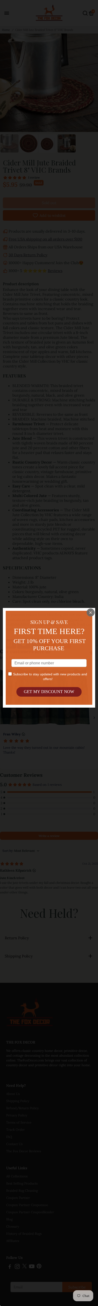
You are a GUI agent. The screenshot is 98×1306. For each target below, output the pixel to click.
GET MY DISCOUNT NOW (49, 691)
